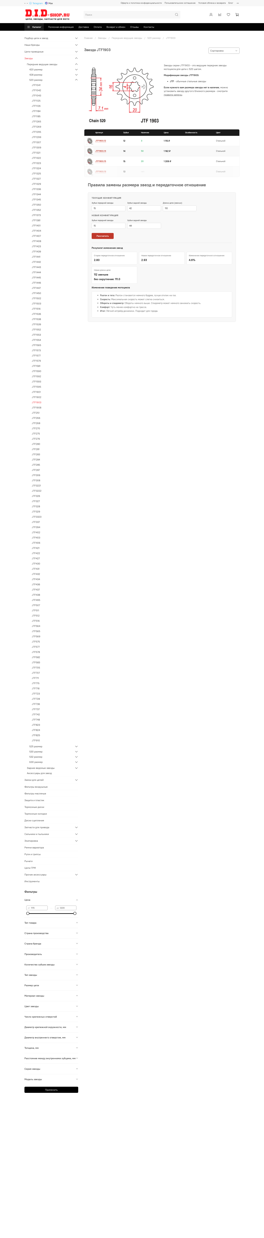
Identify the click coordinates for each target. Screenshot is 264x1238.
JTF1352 (36, 209)
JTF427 (36, 558)
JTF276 (36, 438)
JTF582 (36, 657)
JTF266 (36, 417)
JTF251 (36, 412)
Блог (230, 3)
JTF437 (36, 589)
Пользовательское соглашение (180, 3)
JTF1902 (36, 397)
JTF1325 (36, 173)
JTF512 (36, 615)
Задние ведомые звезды (41, 767)
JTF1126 (36, 105)
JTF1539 (36, 324)
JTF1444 (36, 272)
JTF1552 (36, 329)
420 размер (35, 69)
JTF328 (36, 506)
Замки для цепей (34, 779)
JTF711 (35, 678)
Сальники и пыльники (36, 834)
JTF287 (36, 469)
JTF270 (36, 428)
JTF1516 (36, 308)
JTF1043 (36, 95)
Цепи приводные (34, 51)
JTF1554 (36, 339)
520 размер (154, 37)
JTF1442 (36, 261)
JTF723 (36, 693)
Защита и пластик (34, 800)
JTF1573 (36, 350)
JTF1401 (36, 225)
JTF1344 (36, 194)
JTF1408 (36, 241)
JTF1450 (36, 293)
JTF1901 (36, 391)
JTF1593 (36, 381)
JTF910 (36, 740)
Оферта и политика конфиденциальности (141, 3)
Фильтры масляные (35, 793)
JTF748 (36, 719)
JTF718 (35, 688)
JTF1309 (36, 147)
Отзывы (134, 26)
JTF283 (36, 454)
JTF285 (36, 464)
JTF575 (36, 641)
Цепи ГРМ (30, 867)
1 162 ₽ (167, 151)
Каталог (36, 26)
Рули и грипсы (32, 854)
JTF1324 (36, 168)
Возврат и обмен (115, 26)
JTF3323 (36, 516)
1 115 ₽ (167, 140)
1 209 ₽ (167, 161)
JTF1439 (36, 251)
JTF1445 (36, 277)
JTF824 (36, 730)
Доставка (84, 26)
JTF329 (36, 511)
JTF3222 (36, 490)
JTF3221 (36, 485)
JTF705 (36, 667)
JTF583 (36, 662)
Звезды (102, 37)
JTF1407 (36, 235)
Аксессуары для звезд (39, 773)
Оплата (98, 26)
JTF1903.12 (100, 140)
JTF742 (36, 714)
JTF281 (36, 449)
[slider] (28, 913)
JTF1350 (36, 204)
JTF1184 (36, 111)
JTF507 (36, 605)
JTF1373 (36, 215)
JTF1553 (36, 334)
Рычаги (28, 861)
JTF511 (35, 610)
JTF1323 (36, 163)
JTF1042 (36, 90)
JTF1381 (36, 220)
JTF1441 (36, 256)
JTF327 (36, 501)
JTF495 (36, 599)
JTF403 (36, 537)
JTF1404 (36, 230)
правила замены (173, 94)
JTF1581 (36, 365)
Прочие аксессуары (35, 874)
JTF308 (36, 480)
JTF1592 (36, 376)
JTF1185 (36, 116)
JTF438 (36, 594)
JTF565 (36, 631)
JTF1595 (36, 386)
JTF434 (36, 579)
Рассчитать (103, 236)
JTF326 (36, 495)
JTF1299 (36, 137)
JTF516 (36, 620)
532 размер (35, 756)
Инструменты (32, 881)
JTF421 (36, 547)
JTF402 (36, 532)
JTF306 (36, 475)
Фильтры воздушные (36, 786)
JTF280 (36, 443)
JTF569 (36, 636)
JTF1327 (36, 178)
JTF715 (35, 683)
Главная (88, 37)
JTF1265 (36, 121)
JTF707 (36, 672)
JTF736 (36, 704)
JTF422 (36, 553)
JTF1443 (36, 267)
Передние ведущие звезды (127, 37)
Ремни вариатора (34, 847)
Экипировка (31, 840)
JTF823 (36, 724)
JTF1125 (36, 100)
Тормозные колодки (35, 813)
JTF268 (36, 423)
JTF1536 (36, 313)
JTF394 (36, 527)
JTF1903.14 (100, 151)
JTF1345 (36, 199)
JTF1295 (36, 131)
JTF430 (36, 563)
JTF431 (36, 568)
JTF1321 (36, 152)
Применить (51, 1089)
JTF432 (36, 573)
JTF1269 (36, 126)
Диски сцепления (34, 820)
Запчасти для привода (36, 827)
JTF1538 (36, 319)
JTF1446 (36, 282)
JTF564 (36, 625)
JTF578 (36, 651)
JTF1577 (36, 355)
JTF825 (36, 735)
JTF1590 (36, 371)
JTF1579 (36, 360)
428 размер (35, 74)
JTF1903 (36, 402)
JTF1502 (36, 298)
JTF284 (36, 459)
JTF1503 (36, 303)
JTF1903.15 (100, 161)
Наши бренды (32, 44)
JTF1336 (36, 189)
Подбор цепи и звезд (36, 38)
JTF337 (36, 521)
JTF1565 (36, 345)
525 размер (35, 746)
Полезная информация (61, 26)
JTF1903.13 (100, 171)
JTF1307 (36, 142)
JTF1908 (36, 407)
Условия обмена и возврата (212, 3)
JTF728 (36, 698)
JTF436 (36, 584)
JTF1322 (36, 157)
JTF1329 (36, 183)
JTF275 (36, 433)
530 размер (35, 751)
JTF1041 (36, 85)
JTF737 (36, 709)
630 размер (36, 761)
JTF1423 (36, 246)
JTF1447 (36, 287)
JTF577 (36, 646)
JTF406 (36, 542)
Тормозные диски (34, 806)
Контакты (149, 26)
